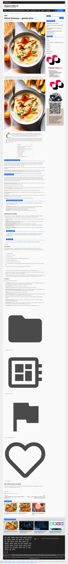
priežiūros (7, 545)
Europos (9, 539)
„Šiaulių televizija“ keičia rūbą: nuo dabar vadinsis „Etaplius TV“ (14, 496)
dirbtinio (29, 537)
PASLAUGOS (48, 10)
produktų (16, 545)
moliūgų (11, 543)
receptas (25, 545)
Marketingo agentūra (8, 561)
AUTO (39, 10)
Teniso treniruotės (3, 562)
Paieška (61, 17)
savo (11, 547)
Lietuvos (12, 541)
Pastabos (21, 155)
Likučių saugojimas (21, 151)
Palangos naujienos (33, 562)
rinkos (29, 545)
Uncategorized (48, 53)
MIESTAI (5, 10)
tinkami (20, 547)
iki (23, 539)
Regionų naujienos (25, 562)
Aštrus (8, 493)
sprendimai (15, 547)
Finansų (13, 539)
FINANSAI (27, 10)
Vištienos (6, 549)
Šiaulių (13, 549)
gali (17, 539)
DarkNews (31, 558)
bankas (17, 537)
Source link (6, 491)
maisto (16, 541)
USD (24, 547)
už (26, 547)
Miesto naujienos (43, 561)
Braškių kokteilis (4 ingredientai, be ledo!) (38, 507)
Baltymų (12, 537)
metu (20, 541)
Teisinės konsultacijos (16, 561)
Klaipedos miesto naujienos (34, 561)
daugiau (25, 537)
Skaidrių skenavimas (25, 561)
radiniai (20, 545)
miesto (24, 541)
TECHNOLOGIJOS (33, 10)
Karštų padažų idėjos (21, 147)
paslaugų (26, 543)
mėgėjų (15, 543)
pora (16, 493)
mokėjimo (6, 543)
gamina (10, 493)
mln (27, 541)
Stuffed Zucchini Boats (24, 507)
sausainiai (7, 547)
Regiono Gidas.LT (11, 6)
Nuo (22, 543)
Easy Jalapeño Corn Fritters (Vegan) (10, 507)
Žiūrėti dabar (60, 10)
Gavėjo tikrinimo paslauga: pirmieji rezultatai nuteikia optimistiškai (56, 525)
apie (5, 537)
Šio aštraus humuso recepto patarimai (24, 146)
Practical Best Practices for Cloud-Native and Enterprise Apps (41, 525)
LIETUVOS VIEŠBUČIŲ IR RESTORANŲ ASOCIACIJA (16, 10)
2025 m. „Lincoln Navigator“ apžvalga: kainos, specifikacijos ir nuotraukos (36, 496)
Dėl (5, 539)
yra (10, 549)
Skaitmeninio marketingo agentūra (52, 538)
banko (21, 537)
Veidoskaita (64, 561)
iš (30, 539)
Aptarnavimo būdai (21, 150)
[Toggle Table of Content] (31, 145)
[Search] (53, 10)
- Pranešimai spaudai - (11, 562)
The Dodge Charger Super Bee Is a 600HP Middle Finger (26, 525)
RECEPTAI (43, 10)
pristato (11, 545)
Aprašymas (21, 153)
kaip (8, 541)
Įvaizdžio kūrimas (57, 561)
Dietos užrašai (20, 152)
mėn (19, 543)
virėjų (29, 547)
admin (7, 20)
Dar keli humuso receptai (22, 156)
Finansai (47, 40)
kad (5, 541)
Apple (9, 537)
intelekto (27, 539)
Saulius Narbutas (50, 561)
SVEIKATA (48, 49)
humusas (13, 493)
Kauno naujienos (18, 562)
